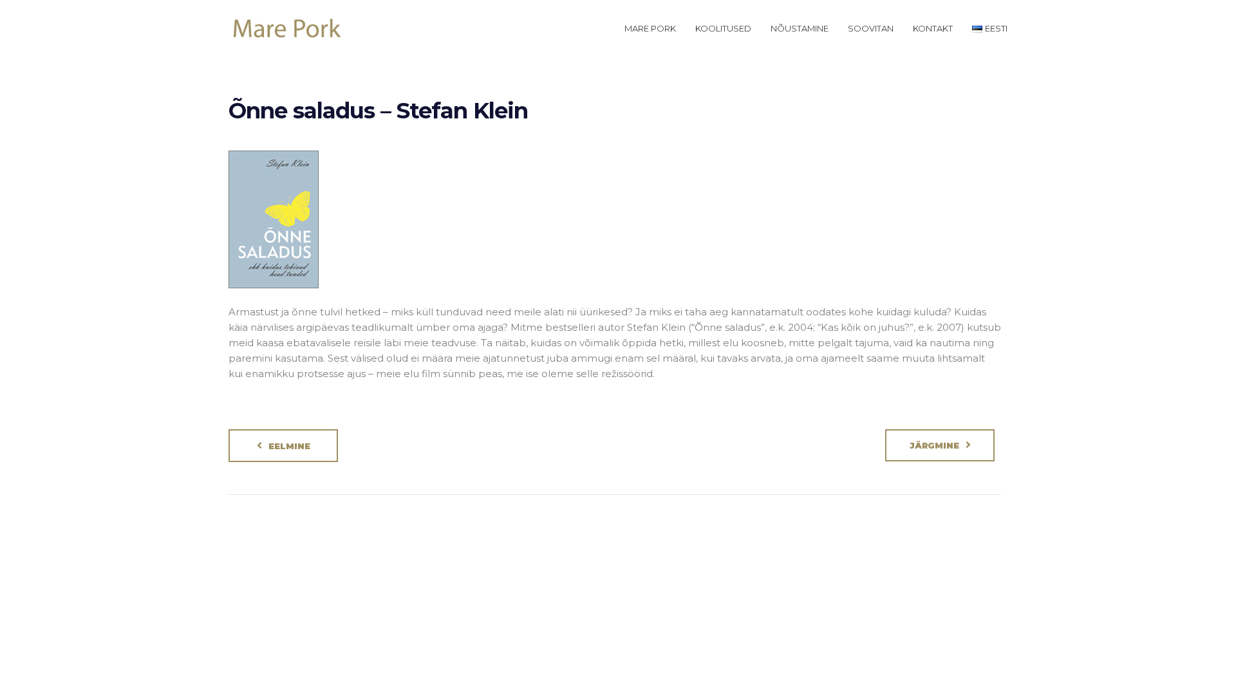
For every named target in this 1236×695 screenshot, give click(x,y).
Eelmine (289, 446)
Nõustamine (800, 28)
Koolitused (723, 28)
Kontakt (933, 28)
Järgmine (934, 445)
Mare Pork (650, 28)
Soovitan (871, 28)
